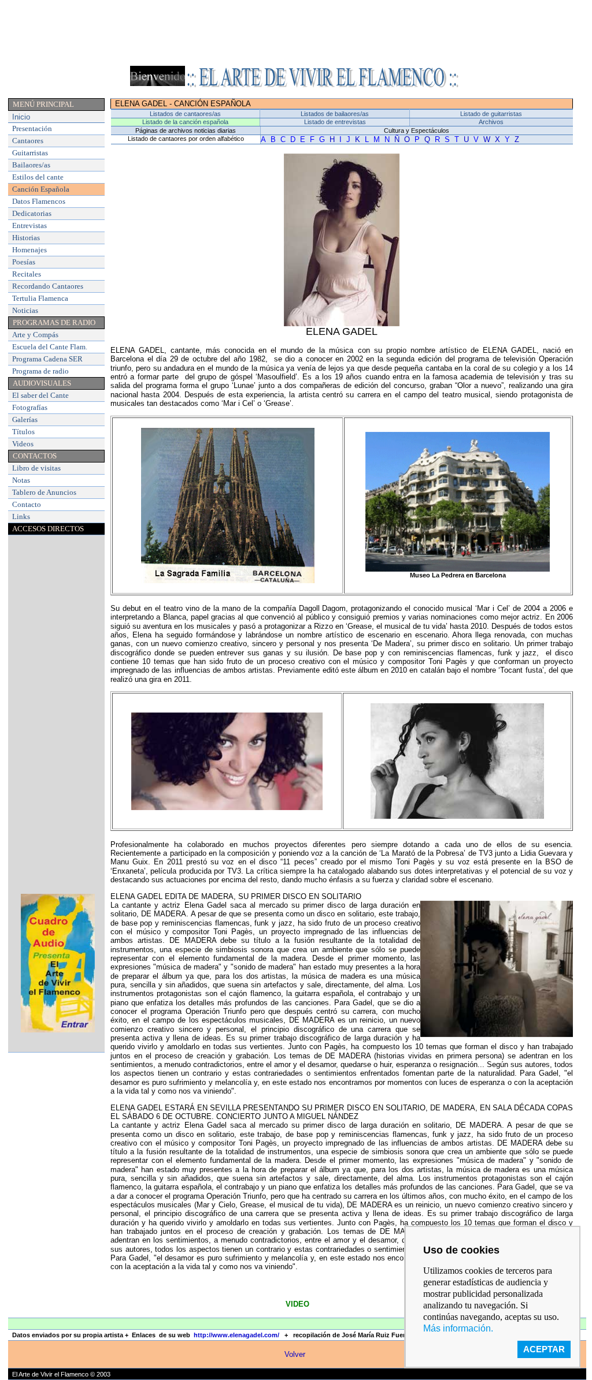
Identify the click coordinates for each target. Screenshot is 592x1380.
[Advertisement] (296, 26)
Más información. (458, 1328)
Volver (294, 1354)
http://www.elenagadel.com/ (236, 1334)
